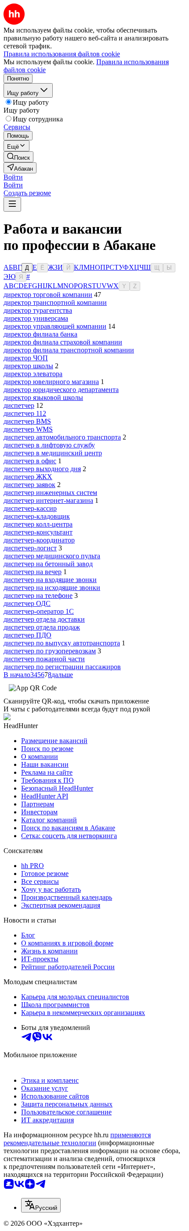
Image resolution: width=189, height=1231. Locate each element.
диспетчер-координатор (39, 540)
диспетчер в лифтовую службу (49, 445)
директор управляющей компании (55, 326)
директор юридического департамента (61, 389)
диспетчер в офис (30, 461)
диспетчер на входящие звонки (50, 579)
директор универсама (36, 318)
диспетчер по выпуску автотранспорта (62, 643)
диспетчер (19, 405)
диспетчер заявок (29, 484)
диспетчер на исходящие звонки (52, 587)
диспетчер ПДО (27, 635)
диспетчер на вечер (33, 571)
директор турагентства (38, 310)
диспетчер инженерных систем (50, 492)
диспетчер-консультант (38, 532)
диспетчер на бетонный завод (48, 564)
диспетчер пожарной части (44, 659)
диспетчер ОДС (27, 603)
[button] (13, 177)
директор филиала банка (40, 334)
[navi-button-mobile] (12, 204)
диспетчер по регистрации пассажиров (62, 666)
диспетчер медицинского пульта (52, 556)
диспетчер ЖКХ (28, 476)
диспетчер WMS (28, 429)
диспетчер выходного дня (42, 469)
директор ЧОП (26, 358)
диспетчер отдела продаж (42, 627)
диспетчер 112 (25, 413)
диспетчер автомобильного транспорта (62, 437)
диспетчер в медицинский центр (53, 453)
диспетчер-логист (30, 548)
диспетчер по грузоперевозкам (50, 651)
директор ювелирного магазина (51, 381)
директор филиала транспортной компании (69, 350)
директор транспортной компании (55, 302)
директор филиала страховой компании (63, 342)
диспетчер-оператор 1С (39, 611)
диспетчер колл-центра (38, 524)
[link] (18, 156)
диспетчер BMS (27, 421)
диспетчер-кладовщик (37, 516)
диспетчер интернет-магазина (48, 500)
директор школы (28, 366)
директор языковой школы (43, 397)
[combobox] (41, 1205)
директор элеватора (33, 373)
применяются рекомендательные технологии (77, 1139)
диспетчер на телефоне (38, 595)
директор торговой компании (48, 294)
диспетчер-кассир (30, 508)
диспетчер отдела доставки (44, 619)
